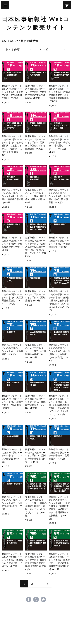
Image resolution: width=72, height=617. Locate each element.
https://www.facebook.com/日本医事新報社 (28, 599)
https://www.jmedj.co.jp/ (43, 599)
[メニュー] (5, 5)
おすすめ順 (13, 49)
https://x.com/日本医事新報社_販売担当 (36, 599)
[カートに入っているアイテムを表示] (67, 5)
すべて (44, 49)
